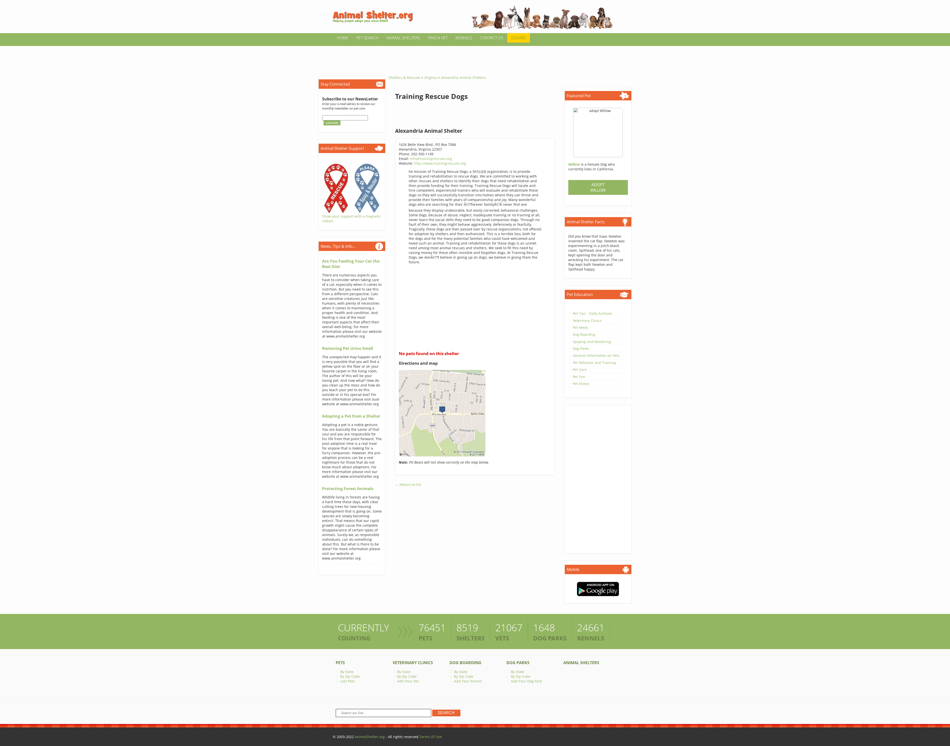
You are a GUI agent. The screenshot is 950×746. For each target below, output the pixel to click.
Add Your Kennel (468, 681)
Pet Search (367, 38)
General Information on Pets (596, 355)
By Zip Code (350, 676)
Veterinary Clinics (587, 320)
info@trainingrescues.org (431, 158)
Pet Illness (581, 383)
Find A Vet (438, 38)
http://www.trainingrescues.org (440, 163)
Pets (340, 662)
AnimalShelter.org (370, 736)
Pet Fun (579, 376)
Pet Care (580, 369)
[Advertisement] (475, 57)
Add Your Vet (408, 681)
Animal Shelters (403, 38)
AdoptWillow (598, 187)
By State (347, 671)
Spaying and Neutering (592, 341)
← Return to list (408, 484)
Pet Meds (580, 327)
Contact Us (491, 38)
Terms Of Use (430, 736)
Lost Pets (347, 681)
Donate (518, 38)
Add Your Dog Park (526, 681)
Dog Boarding (584, 334)
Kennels (463, 38)
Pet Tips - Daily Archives (592, 313)
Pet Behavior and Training (594, 362)
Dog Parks (581, 348)
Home (342, 38)
